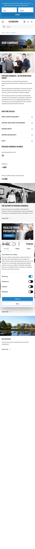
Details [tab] (18, 248)
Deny (17, 303)
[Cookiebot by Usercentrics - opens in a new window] (26, 244)
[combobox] (9, 9)
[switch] (30, 281)
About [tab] (29, 248)
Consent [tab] (6, 248)
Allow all (17, 299)
